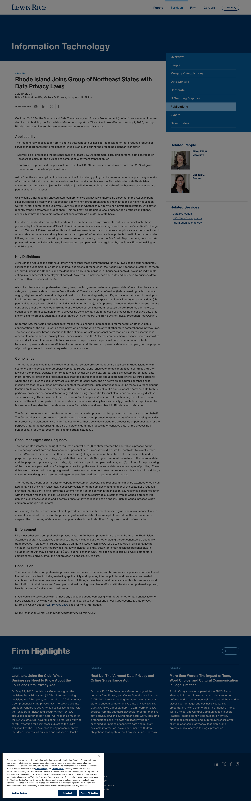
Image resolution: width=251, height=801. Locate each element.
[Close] (99, 756)
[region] (53, 775)
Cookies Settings (19, 793)
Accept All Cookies (89, 793)
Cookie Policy (41, 768)
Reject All (67, 793)
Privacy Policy (58, 768)
